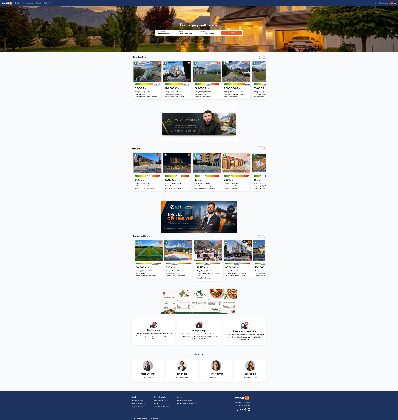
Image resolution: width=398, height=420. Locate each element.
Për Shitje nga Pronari (138, 403)
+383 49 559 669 (243, 403)
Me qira (156, 403)
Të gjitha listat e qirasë (161, 407)
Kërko (231, 33)
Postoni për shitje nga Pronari (187, 403)
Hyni (375, 3)
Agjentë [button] (47, 3)
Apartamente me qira (161, 400)
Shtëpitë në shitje (137, 400)
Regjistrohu (383, 3)
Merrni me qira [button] (27, 3)
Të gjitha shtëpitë (137, 407)
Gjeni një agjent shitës (184, 400)
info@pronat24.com (245, 405)
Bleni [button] (17, 3)
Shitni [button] (38, 3)
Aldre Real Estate (147, 377)
